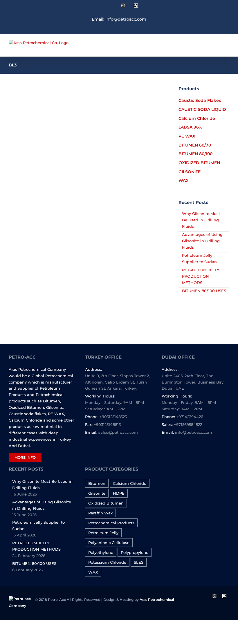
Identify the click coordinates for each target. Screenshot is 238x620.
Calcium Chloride (129, 483)
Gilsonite (96, 493)
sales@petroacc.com (118, 432)
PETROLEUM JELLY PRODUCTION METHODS (200, 276)
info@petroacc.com (193, 432)
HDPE (119, 493)
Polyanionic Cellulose (108, 542)
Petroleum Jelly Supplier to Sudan (38, 525)
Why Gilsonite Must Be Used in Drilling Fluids (201, 220)
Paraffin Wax (100, 513)
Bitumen (96, 483)
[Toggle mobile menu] (227, 47)
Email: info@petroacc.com (119, 19)
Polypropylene (134, 552)
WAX (93, 572)
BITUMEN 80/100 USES (204, 290)
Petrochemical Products (111, 522)
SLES (138, 562)
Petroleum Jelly (103, 532)
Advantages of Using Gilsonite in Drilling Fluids (202, 241)
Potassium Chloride (107, 562)
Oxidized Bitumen (106, 503)
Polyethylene (100, 552)
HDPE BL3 (32, 168)
